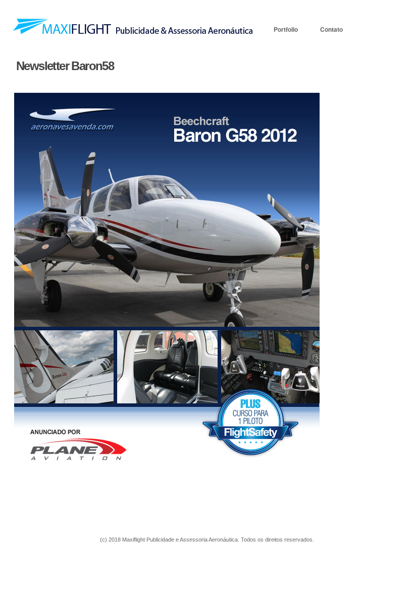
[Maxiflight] (133, 33)
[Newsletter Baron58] (198, 284)
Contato (331, 29)
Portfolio (286, 29)
